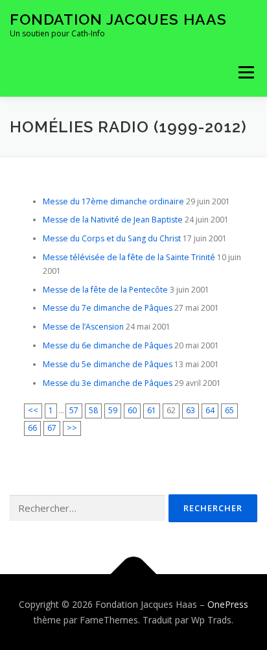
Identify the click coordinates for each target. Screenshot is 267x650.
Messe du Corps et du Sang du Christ (112, 238)
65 (229, 410)
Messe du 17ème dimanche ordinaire (113, 201)
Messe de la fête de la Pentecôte (105, 289)
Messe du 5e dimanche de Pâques (107, 364)
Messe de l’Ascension (83, 326)
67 (51, 427)
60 (132, 410)
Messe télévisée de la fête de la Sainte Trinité (129, 257)
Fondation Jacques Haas (118, 19)
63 (190, 410)
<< (33, 410)
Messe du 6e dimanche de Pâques (107, 345)
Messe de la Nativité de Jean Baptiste (113, 219)
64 (210, 410)
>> (72, 427)
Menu (245, 72)
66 (32, 427)
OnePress (227, 604)
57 (73, 410)
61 (151, 410)
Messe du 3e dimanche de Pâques (107, 383)
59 (112, 410)
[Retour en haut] (134, 574)
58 (93, 410)
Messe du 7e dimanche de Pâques (107, 307)
